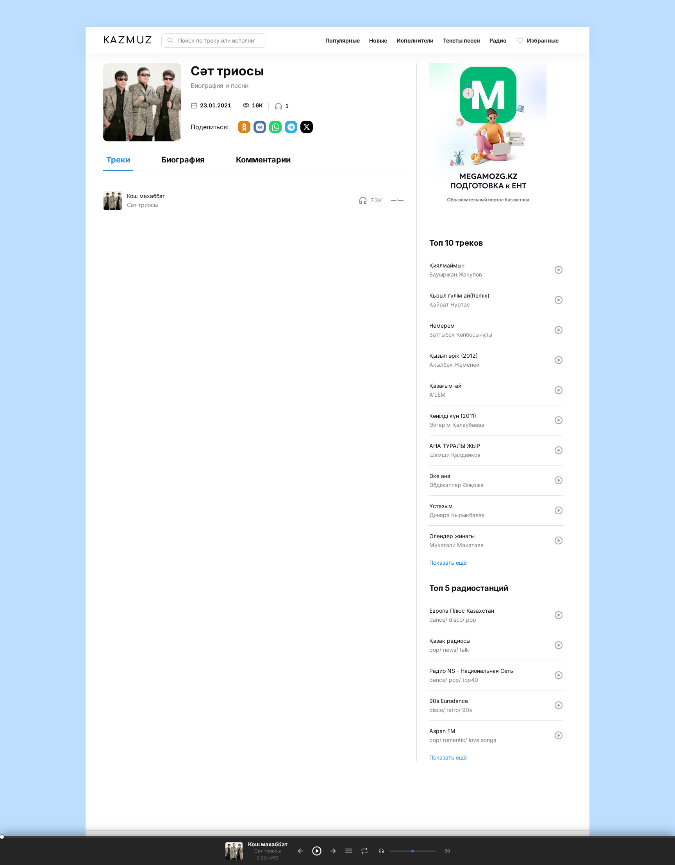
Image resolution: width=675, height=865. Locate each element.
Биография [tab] (183, 159)
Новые (378, 40)
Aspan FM (442, 731)
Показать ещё (448, 562)
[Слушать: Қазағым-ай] (558, 390)
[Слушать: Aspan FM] (558, 735)
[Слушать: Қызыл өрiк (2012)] (558, 360)
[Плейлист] (348, 851)
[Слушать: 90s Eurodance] (558, 705)
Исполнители (415, 40)
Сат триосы (142, 205)
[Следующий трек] (333, 851)
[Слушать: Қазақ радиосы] (558, 645)
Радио (498, 40)
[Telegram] (291, 127)
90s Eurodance (448, 700)
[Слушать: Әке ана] (558, 480)
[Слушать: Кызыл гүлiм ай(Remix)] (558, 300)
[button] (381, 851)
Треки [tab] (118, 159)
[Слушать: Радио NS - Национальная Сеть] (558, 675)
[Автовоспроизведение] (364, 851)
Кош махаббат (146, 196)
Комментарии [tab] (263, 159)
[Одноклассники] (244, 127)
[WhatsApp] (275, 127)
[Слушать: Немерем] (558, 330)
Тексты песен (461, 40)
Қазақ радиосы (449, 640)
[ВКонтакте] (260, 127)
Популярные (342, 40)
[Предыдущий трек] (300, 851)
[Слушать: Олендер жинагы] (558, 540)
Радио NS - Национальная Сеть (471, 670)
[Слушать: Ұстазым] (558, 510)
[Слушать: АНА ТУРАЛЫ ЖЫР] (558, 450)
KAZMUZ (127, 40)
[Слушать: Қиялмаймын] (558, 270)
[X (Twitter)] (306, 127)
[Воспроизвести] (112, 200)
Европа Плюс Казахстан (461, 610)
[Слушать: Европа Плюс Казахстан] (558, 615)
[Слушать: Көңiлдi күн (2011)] (558, 420)
